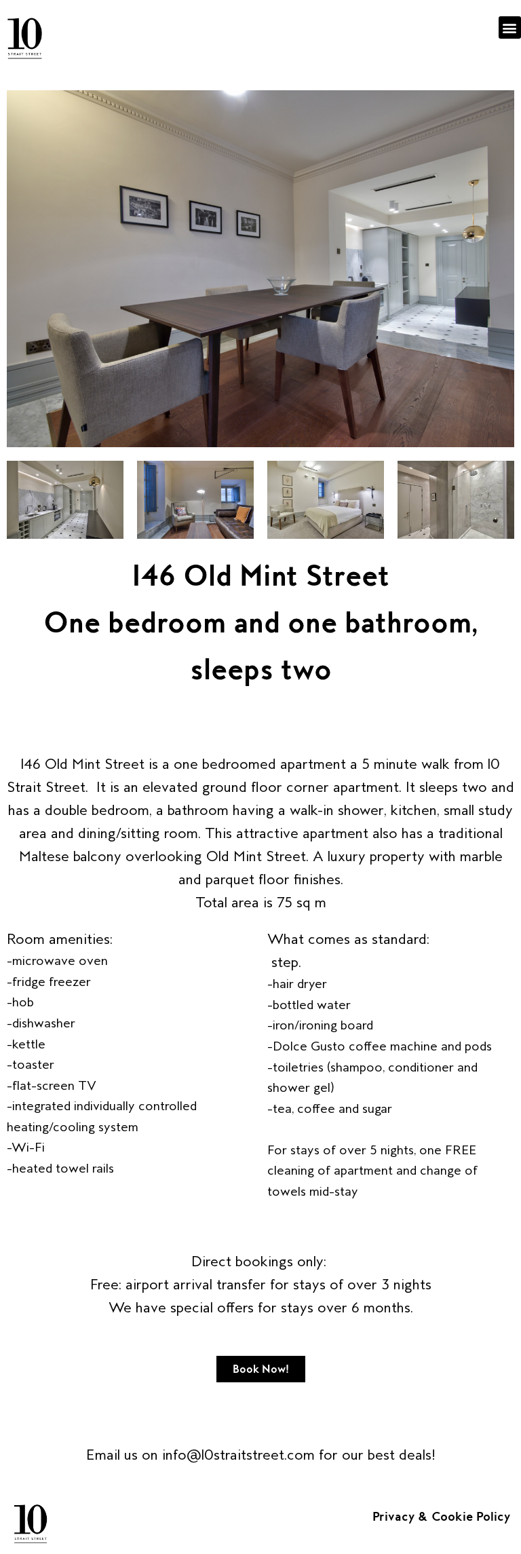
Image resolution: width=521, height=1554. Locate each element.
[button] (510, 27)
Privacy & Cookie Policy (443, 1516)
